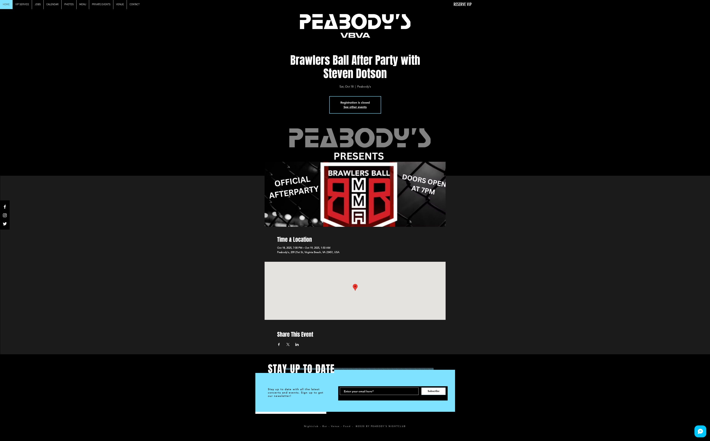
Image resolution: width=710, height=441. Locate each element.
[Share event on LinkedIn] (297, 344)
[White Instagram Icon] (4, 215)
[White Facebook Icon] (4, 206)
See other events (355, 107)
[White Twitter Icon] (4, 223)
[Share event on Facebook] (279, 344)
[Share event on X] (288, 344)
